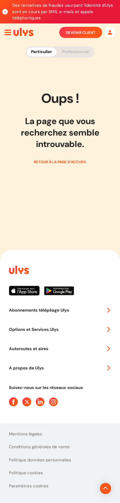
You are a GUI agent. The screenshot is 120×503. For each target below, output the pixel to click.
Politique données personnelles (40, 460)
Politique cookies (26, 473)
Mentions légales (25, 434)
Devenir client (80, 32)
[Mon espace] (110, 32)
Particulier (41, 51)
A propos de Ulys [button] (26, 368)
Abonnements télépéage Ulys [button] (39, 310)
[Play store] (59, 293)
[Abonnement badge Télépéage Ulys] (23, 32)
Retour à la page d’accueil (60, 162)
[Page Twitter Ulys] (26, 401)
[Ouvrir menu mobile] (7, 32)
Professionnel (75, 51)
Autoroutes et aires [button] (28, 349)
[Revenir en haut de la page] (105, 488)
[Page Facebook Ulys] (13, 401)
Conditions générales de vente (39, 447)
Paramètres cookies (29, 486)
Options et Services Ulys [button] (34, 329)
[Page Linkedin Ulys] (40, 401)
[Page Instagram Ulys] (53, 401)
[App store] (26, 293)
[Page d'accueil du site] (18, 271)
